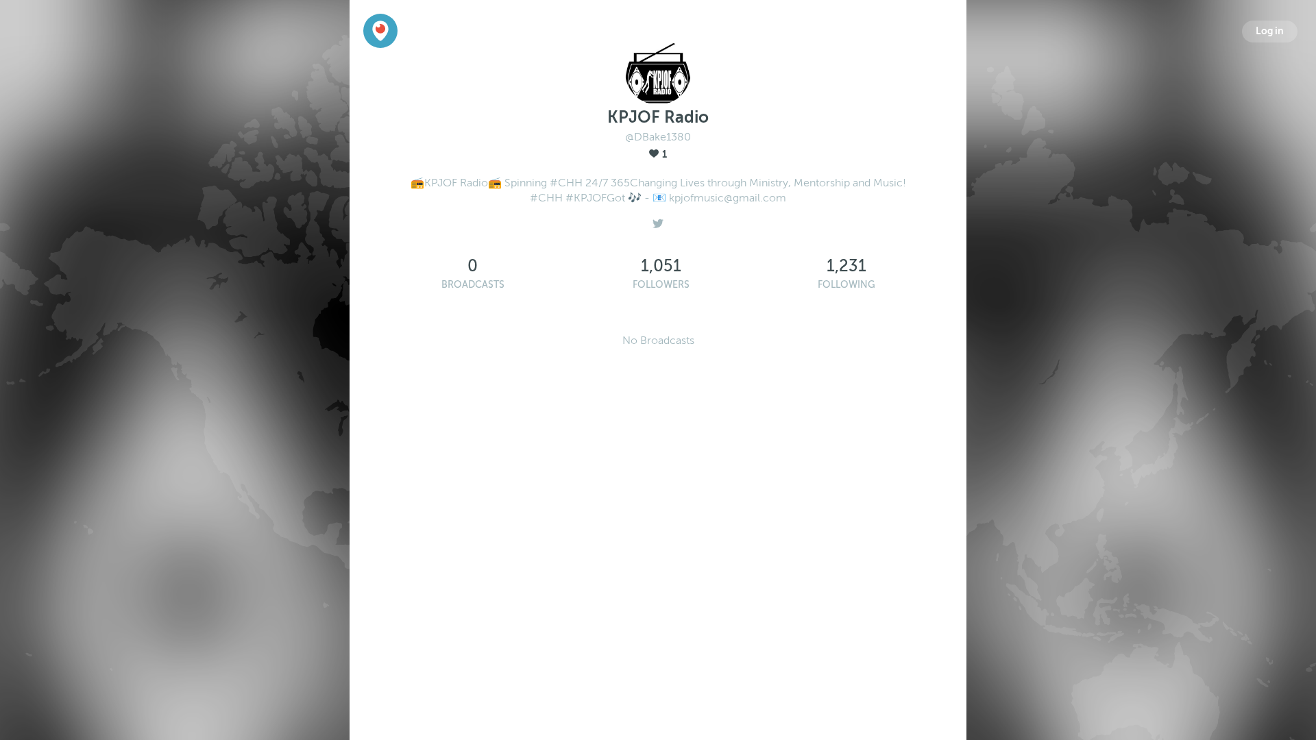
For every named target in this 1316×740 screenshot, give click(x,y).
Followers (661, 285)
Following (846, 285)
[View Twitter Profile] (658, 219)
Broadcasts (472, 285)
